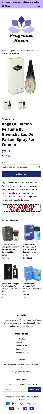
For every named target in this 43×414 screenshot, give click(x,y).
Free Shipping (8, 156)
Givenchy (8, 119)
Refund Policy (21, 342)
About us (21, 339)
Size (3, 162)
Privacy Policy (21, 346)
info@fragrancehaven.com (21, 371)
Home (4, 51)
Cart (39, 6)
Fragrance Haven (24, 397)
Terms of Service (21, 352)
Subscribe (34, 389)
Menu (7, 6)
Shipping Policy (21, 349)
